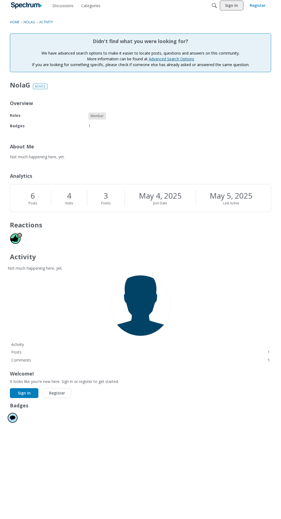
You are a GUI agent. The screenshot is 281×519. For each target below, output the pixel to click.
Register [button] (57, 393)
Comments (140, 360)
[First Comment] (12, 418)
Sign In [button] (24, 393)
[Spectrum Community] (26, 5)
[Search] (214, 5)
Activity (17, 344)
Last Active (231, 203)
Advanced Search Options (171, 58)
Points (106, 203)
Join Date (160, 203)
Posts (33, 203)
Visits (69, 203)
